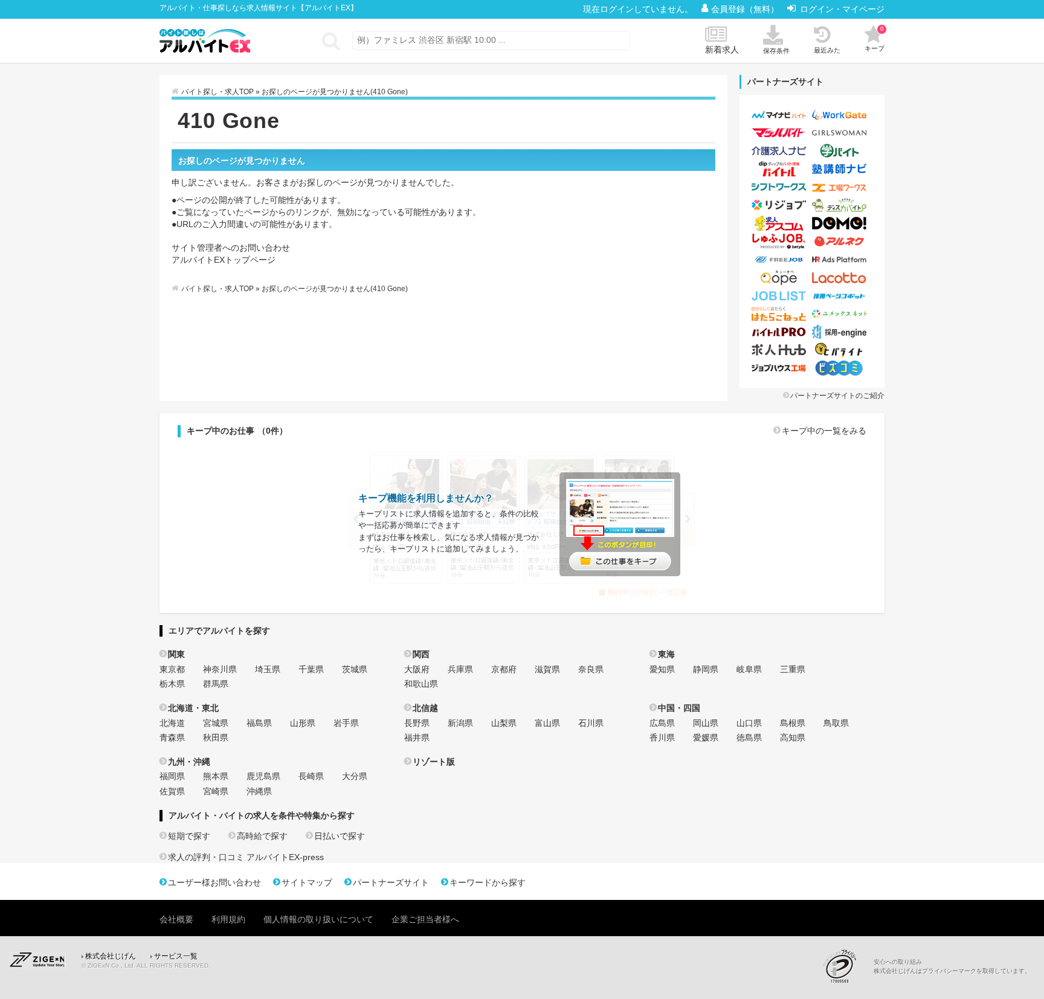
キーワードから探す (488, 882)
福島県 (259, 723)
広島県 (662, 723)
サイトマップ (307, 882)
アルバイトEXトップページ (224, 260)
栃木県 (172, 684)
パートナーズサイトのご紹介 (837, 395)
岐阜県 (749, 669)
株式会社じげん (110, 956)
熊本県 (215, 776)
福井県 (417, 737)
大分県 (354, 776)
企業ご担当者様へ (425, 919)
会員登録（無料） (746, 9)
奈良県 (591, 669)
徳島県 (749, 737)
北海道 (172, 723)
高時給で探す (262, 836)
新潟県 (460, 723)
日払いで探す (339, 836)
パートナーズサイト (391, 882)
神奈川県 (220, 669)
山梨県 (504, 723)
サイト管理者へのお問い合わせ (231, 247)
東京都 (172, 669)
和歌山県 (421, 684)
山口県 (749, 723)
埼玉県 (267, 669)
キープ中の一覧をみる (824, 430)
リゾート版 (434, 761)
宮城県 (215, 723)
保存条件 (776, 50)
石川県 (591, 723)
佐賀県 (172, 791)
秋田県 (215, 737)
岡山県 (705, 723)
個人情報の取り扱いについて (318, 919)
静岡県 (705, 669)
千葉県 (311, 669)
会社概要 (176, 919)
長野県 (417, 723)
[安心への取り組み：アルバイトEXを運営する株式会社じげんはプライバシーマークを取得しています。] (844, 966)
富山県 (547, 723)
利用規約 (228, 919)
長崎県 (311, 776)
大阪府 (417, 669)
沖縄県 (259, 791)
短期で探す (189, 836)
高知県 (792, 737)
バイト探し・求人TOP (217, 92)
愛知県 (662, 669)
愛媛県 (705, 737)
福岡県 (172, 776)
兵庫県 (460, 669)
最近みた (827, 50)
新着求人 (722, 49)
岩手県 (346, 723)
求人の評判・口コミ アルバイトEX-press (246, 857)
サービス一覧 (176, 956)
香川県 (662, 737)
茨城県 (354, 669)
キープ (874, 38)
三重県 (792, 669)
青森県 (172, 737)
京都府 (504, 669)
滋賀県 (547, 669)
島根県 (792, 723)
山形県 (302, 723)
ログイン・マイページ (842, 9)
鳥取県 (836, 723)
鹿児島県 (263, 776)
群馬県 (215, 684)
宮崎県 (215, 791)
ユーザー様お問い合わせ (214, 882)
